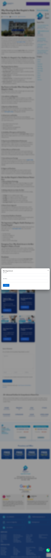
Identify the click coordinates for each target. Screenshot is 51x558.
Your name (5, 272)
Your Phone (5, 278)
